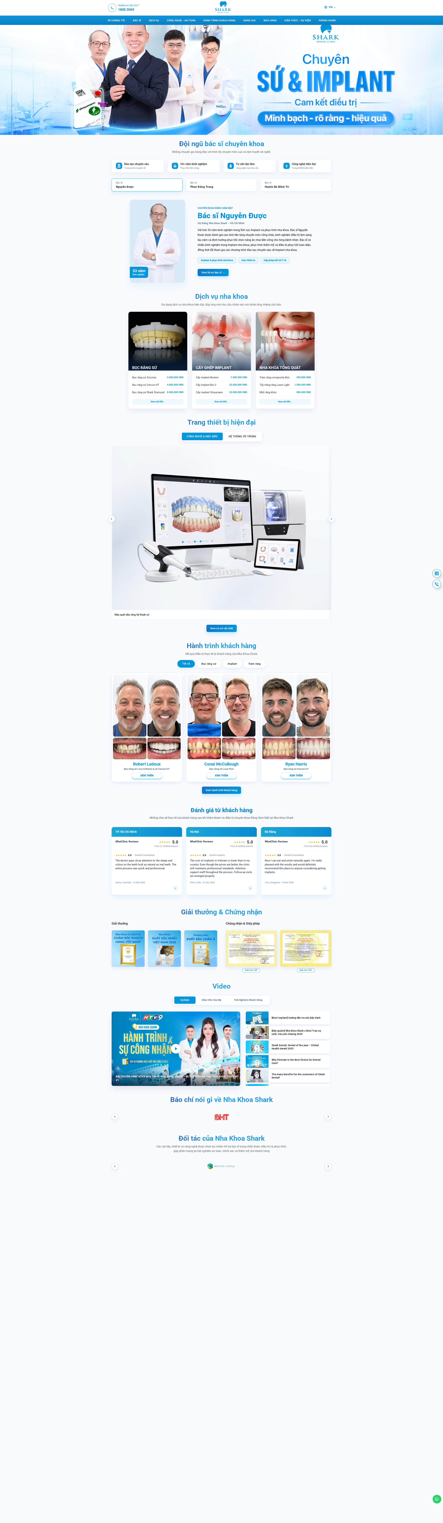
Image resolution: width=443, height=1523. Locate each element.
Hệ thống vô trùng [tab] (242, 436)
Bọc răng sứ (208, 663)
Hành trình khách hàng (219, 20)
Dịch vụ (154, 20)
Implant (232, 663)
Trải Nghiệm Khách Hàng (248, 1000)
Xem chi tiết (157, 401)
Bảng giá (249, 20)
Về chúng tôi (116, 20)
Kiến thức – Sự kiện (297, 20)
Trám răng (254, 663)
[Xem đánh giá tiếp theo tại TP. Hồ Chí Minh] (175, 888)
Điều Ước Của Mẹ (211, 1000)
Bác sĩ (137, 20)
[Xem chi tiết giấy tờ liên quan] (251, 948)
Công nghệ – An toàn (181, 20)
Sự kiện (184, 1000)
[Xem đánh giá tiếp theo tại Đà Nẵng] (325, 888)
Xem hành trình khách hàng (221, 790)
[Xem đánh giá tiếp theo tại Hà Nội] (250, 888)
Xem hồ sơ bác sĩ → (213, 272)
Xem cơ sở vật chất (221, 628)
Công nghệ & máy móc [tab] (202, 436)
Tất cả (186, 663)
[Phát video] (176, 1049)
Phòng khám (327, 20)
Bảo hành (270, 20)
